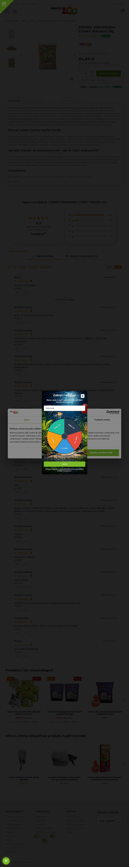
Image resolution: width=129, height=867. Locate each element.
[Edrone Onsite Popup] (64, 433)
